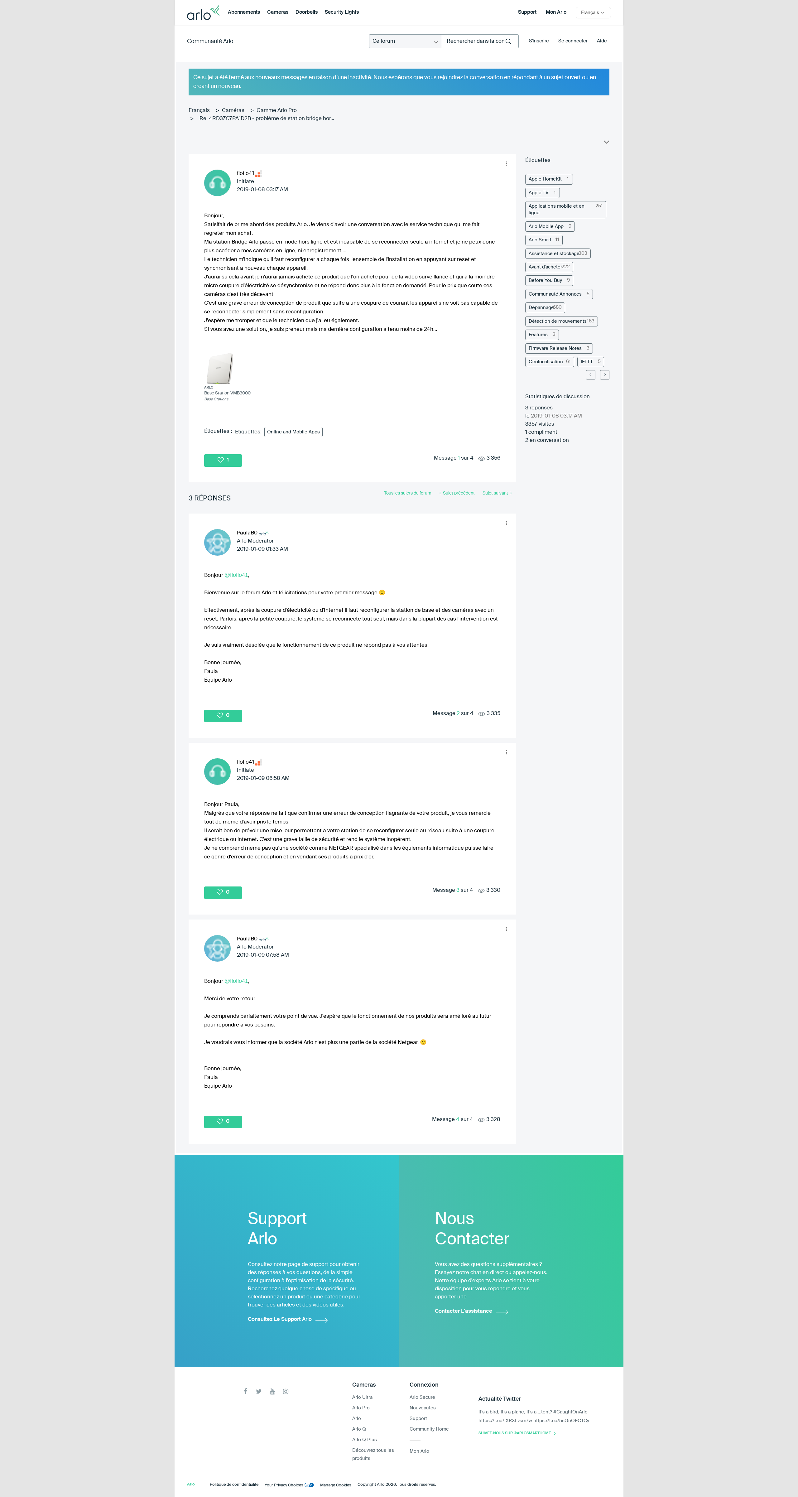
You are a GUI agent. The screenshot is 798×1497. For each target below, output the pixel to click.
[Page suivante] (604, 374)
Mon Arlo (556, 12)
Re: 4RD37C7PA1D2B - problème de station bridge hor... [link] (267, 118)
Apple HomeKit (545, 179)
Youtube (272, 1391)
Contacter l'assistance (463, 1311)
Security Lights (342, 12)
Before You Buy (545, 280)
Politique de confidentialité (234, 1485)
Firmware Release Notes (555, 348)
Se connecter (573, 41)
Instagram (286, 1391)
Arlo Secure (422, 1397)
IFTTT (587, 362)
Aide (602, 41)
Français (199, 110)
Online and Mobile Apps (293, 432)
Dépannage (541, 307)
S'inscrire (539, 41)
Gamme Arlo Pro (277, 110)
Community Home (429, 1429)
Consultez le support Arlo (280, 1319)
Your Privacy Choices (284, 1485)
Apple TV (539, 193)
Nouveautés (423, 1408)
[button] (506, 164)
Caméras (233, 110)
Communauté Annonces (555, 294)
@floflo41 (236, 575)
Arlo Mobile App (546, 226)
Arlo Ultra (362, 1397)
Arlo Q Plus (364, 1439)
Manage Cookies (335, 1485)
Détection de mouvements (558, 321)
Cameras (277, 12)
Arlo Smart (540, 240)
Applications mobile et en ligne (556, 209)
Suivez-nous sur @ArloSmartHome (514, 1433)
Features (538, 334)
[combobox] (480, 41)
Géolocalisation (546, 362)
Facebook (245, 1391)
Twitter (259, 1391)
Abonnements (244, 12)
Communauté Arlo (210, 41)
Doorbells (307, 12)
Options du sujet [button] (606, 143)
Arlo (356, 1418)
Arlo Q (359, 1429)
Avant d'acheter (545, 267)
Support (527, 12)
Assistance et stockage (554, 253)
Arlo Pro (361, 1408)
